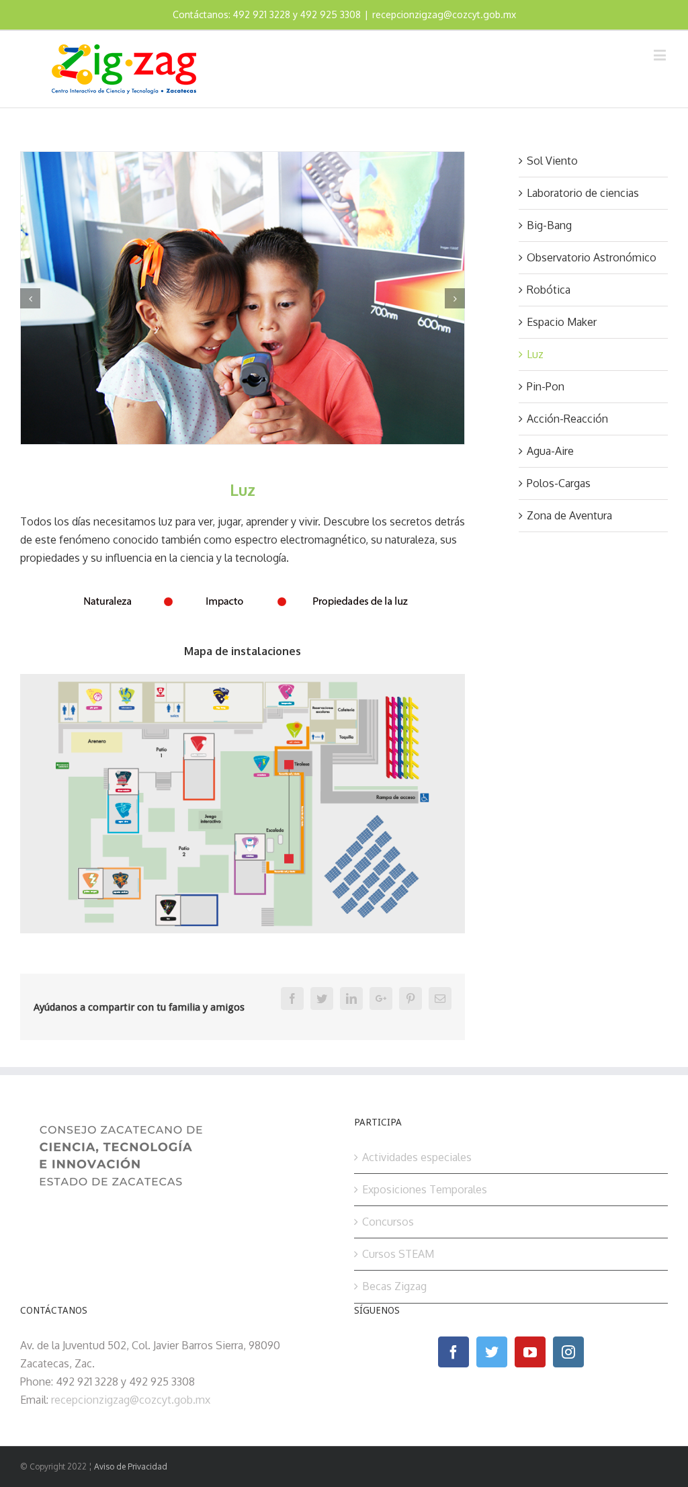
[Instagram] (568, 1351)
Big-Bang (549, 225)
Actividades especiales (417, 1157)
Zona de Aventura (569, 515)
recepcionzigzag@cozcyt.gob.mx (444, 14)
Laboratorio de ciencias (583, 193)
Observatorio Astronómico (591, 257)
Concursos (388, 1221)
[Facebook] (453, 1351)
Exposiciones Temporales (424, 1189)
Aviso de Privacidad (130, 1466)
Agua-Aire (550, 451)
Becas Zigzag (394, 1286)
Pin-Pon (545, 386)
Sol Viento (552, 160)
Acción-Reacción (567, 418)
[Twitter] (491, 1351)
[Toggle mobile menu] (661, 55)
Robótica (548, 289)
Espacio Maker (562, 322)
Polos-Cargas (559, 483)
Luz (535, 354)
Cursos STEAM (398, 1254)
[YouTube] (530, 1351)
